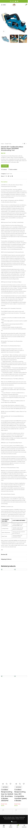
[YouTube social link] (16, 1)
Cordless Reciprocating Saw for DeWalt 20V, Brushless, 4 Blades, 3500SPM (7, 795)
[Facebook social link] (10, 1)
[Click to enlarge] (3, 31)
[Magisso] (20, 811)
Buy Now (5, 165)
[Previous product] (22, 144)
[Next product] (26, 144)
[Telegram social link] (12, 176)
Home (2, 143)
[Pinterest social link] (18, 1)
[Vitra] (7, 811)
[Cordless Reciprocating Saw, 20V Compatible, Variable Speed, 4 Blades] (20, 622)
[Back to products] (24, 144)
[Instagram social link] (14, 1)
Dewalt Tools (8, 143)
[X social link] (12, 1)
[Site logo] (14, 4)
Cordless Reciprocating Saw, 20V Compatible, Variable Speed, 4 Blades (20, 795)
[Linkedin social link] (10, 176)
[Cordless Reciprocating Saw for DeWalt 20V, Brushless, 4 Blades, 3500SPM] (7, 622)
